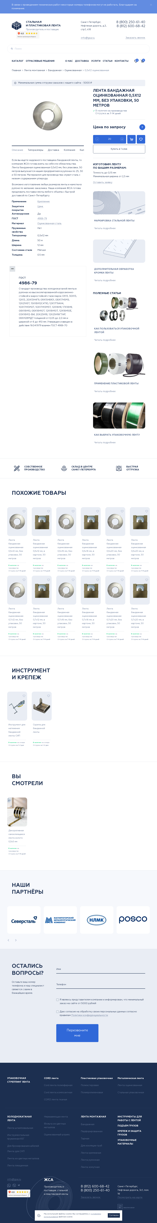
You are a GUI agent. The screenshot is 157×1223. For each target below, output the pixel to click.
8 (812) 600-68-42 (131, 26)
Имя (58, 969)
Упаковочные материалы (127, 1142)
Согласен (114, 1215)
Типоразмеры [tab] (35, 150)
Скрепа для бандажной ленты (39, 728)
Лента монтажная (34, 70)
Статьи (107, 61)
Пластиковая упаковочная (97, 1078)
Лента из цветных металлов (23, 1158)
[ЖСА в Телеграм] (19, 1185)
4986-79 (42, 218)
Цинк (40, 206)
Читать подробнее (105, 228)
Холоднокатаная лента (19, 1119)
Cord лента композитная (58, 1092)
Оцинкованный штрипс (57, 1135)
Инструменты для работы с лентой (130, 1119)
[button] (8, 940)
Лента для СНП (16, 1151)
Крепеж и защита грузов (129, 1133)
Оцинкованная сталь (49, 223)
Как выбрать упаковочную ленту (117, 435)
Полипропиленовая (92, 1092)
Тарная (85, 1139)
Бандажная (54, 70)
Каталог (17, 61)
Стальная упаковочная (131, 1092)
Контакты (121, 61)
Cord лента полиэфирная (58, 1085)
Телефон (61, 984)
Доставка (82, 61)
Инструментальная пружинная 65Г (18, 1137)
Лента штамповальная (20, 1128)
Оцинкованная (73, 70)
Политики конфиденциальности (89, 1015)
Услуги (95, 61)
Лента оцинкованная (130, 1085)
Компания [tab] (69, 150)
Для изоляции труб (91, 1146)
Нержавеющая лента (56, 1117)
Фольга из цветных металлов (55, 1126)
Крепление (43, 201)
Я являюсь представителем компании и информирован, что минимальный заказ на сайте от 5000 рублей (102, 1002)
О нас (69, 61)
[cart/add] (131, 139)
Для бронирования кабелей (23, 1146)
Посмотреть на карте (130, 1197)
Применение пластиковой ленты (116, 383)
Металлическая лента (131, 1078)
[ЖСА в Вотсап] (9, 1185)
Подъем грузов (128, 1126)
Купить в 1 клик (119, 149)
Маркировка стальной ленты (114, 221)
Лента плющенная (17, 1165)
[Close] (151, 4)
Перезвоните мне (77, 1033)
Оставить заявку (102, 182)
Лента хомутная (90, 1167)
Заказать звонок (135, 38)
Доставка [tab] (53, 150)
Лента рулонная (90, 1160)
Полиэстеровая (90, 1085)
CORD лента (51, 1078)
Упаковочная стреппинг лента (18, 1080)
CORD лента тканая (55, 1099)
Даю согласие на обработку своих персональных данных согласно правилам (98, 1013)
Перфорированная (91, 1131)
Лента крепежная (91, 1153)
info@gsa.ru (88, 38)
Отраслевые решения (40, 61)
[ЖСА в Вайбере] (14, 1185)
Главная (16, 70)
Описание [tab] (17, 150)
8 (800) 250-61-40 (130, 22)
